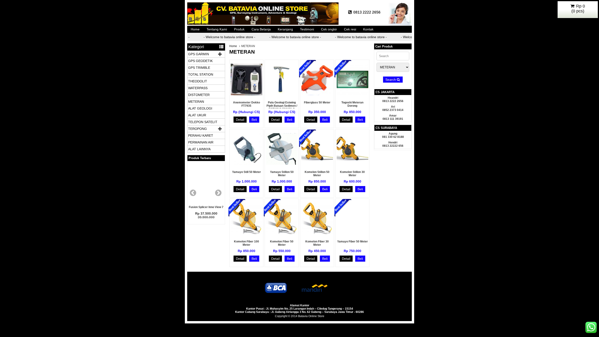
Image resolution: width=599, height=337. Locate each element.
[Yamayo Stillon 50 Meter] (282, 163)
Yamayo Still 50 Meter (246, 172)
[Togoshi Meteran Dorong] (352, 94)
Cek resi (350, 29)
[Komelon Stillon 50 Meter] (317, 163)
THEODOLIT (197, 81)
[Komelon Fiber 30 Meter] (317, 233)
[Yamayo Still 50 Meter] (246, 163)
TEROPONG (197, 129)
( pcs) (578, 8)
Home (195, 29)
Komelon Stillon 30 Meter (352, 173)
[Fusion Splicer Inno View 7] (206, 183)
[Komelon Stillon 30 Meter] (352, 163)
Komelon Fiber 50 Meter (281, 243)
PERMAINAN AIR (200, 142)
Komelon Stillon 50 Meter (317, 173)
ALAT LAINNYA (199, 149)
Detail (240, 119)
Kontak (368, 29)
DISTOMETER (199, 95)
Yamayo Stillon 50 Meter (282, 173)
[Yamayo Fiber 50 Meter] (352, 233)
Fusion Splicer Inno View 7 (206, 207)
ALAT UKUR (197, 115)
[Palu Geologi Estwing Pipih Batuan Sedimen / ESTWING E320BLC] (282, 94)
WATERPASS (198, 88)
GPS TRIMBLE (199, 68)
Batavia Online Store (311, 316)
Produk (239, 29)
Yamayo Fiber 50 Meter (352, 241)
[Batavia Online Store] (263, 24)
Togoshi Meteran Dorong (352, 104)
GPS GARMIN (198, 54)
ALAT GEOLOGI (200, 108)
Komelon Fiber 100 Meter (246, 243)
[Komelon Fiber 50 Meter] (282, 233)
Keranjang (285, 29)
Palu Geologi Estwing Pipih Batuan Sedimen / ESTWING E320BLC (282, 106)
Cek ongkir (329, 29)
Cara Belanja (261, 29)
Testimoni (307, 29)
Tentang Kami (217, 29)
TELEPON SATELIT (202, 122)
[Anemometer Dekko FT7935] (246, 94)
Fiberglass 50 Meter (317, 102)
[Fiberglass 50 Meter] (317, 94)
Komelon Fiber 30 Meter (317, 243)
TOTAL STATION (200, 74)
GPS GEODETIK (200, 61)
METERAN (196, 101)
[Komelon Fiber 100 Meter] (246, 233)
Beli (254, 119)
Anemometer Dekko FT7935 (246, 104)
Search (391, 79)
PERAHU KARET (200, 135)
